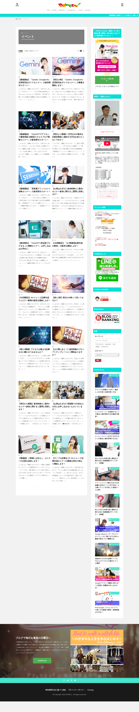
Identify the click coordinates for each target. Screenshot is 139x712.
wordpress (71, 10)
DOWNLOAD (42, 660)
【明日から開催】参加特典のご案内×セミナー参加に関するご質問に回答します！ (35, 406)
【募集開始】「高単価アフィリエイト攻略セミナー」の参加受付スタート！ (35, 189)
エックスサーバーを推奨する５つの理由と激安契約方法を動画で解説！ (107, 414)
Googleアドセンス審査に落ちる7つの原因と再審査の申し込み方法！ (107, 585)
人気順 (26, 51)
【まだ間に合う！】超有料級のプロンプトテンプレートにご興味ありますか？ (68, 352)
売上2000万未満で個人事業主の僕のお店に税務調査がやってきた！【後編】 (106, 512)
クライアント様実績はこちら (107, 196)
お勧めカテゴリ (34, 51)
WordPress (108, 344)
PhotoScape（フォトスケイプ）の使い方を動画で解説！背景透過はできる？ (107, 609)
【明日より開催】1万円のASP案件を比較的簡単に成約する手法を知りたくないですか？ (68, 137)
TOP (48, 10)
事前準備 (116, 397)
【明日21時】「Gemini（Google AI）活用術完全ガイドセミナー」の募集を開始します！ (68, 82)
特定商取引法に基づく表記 (55, 690)
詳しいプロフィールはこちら (107, 191)
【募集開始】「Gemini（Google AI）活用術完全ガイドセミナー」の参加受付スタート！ (35, 82)
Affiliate (61, 10)
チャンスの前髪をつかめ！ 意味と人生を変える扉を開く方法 (106, 391)
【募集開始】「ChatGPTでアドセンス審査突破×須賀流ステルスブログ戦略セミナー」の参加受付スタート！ (34, 137)
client (80, 10)
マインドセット (114, 375)
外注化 (97, 346)
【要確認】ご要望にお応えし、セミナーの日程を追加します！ (35, 459)
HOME (19, 19)
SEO (114, 344)
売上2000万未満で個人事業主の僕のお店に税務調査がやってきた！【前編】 (106, 460)
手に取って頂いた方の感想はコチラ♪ (107, 87)
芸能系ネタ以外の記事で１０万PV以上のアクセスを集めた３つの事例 (106, 560)
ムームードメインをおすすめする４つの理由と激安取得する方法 (107, 437)
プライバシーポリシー (76, 690)
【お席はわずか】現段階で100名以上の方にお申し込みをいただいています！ (68, 406)
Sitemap (90, 690)
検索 (97, 360)
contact (87, 10)
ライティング (104, 346)
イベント (26, 19)
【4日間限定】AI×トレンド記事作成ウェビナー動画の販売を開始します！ (35, 298)
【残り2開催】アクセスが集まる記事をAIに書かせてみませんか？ (34, 350)
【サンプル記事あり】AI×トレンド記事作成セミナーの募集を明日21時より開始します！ (67, 461)
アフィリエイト (99, 344)
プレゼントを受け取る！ (107, 80)
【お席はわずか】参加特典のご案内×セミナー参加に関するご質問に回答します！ (68, 191)
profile (54, 10)
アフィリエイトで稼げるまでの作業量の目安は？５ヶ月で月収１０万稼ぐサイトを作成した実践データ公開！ (107, 486)
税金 (117, 444)
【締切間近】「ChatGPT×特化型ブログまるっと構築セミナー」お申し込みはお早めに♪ (35, 246)
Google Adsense (114, 468)
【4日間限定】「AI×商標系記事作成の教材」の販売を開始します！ (67, 244)
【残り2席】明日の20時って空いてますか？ (68, 298)
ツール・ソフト (114, 593)
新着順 (21, 51)
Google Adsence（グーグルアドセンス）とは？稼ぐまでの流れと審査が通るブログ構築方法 (107, 536)
